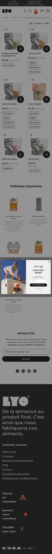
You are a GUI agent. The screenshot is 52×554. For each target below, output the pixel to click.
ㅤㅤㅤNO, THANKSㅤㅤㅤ (38, 288)
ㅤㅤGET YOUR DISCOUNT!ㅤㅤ (38, 284)
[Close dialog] (49, 262)
